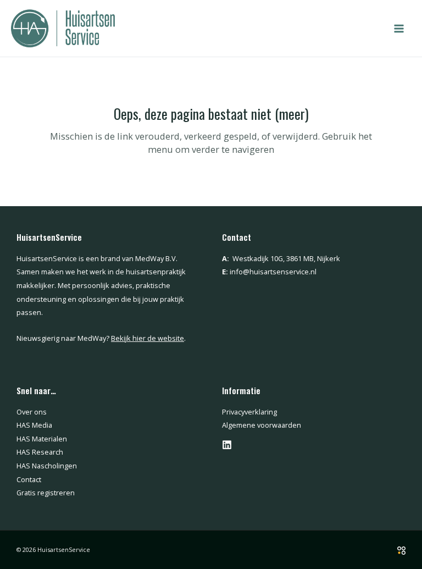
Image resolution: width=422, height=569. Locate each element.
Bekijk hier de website (147, 338)
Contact (28, 479)
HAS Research (39, 452)
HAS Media (34, 425)
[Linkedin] (227, 445)
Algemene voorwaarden (261, 425)
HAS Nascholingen (46, 466)
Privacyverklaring (249, 412)
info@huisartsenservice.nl (273, 272)
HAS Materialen (41, 439)
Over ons (31, 412)
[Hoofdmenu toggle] (398, 28)
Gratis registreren (45, 493)
